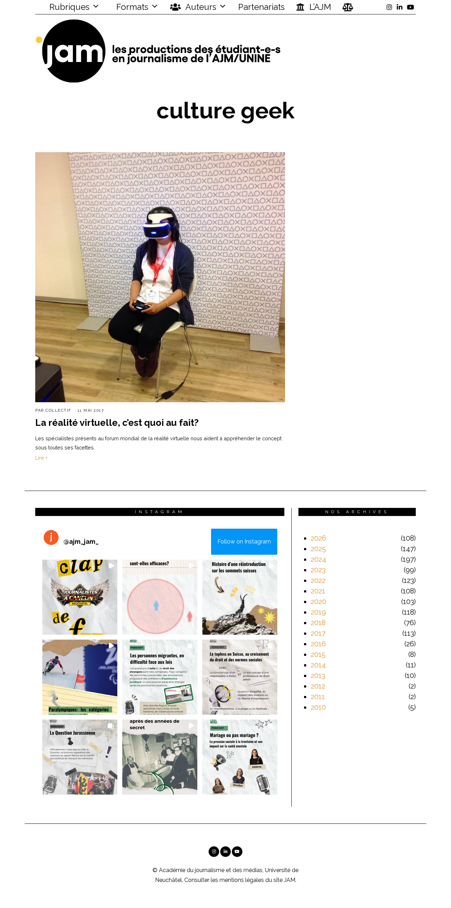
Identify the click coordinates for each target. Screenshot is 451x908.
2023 (318, 570)
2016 (318, 644)
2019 (318, 612)
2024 (318, 559)
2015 (318, 654)
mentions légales (242, 880)
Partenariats (261, 7)
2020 (318, 601)
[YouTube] (410, 7)
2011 (318, 696)
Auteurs (200, 7)
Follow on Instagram (244, 541)
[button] (79, 597)
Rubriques (68, 7)
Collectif (58, 410)
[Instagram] (389, 7)
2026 (318, 538)
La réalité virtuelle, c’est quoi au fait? (117, 422)
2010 (318, 707)
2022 (318, 580)
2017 (318, 633)
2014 (318, 665)
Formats (131, 7)
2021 (318, 591)
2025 (318, 549)
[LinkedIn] (399, 7)
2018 (318, 622)
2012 (318, 686)
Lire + (41, 458)
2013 (318, 675)
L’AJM (319, 7)
